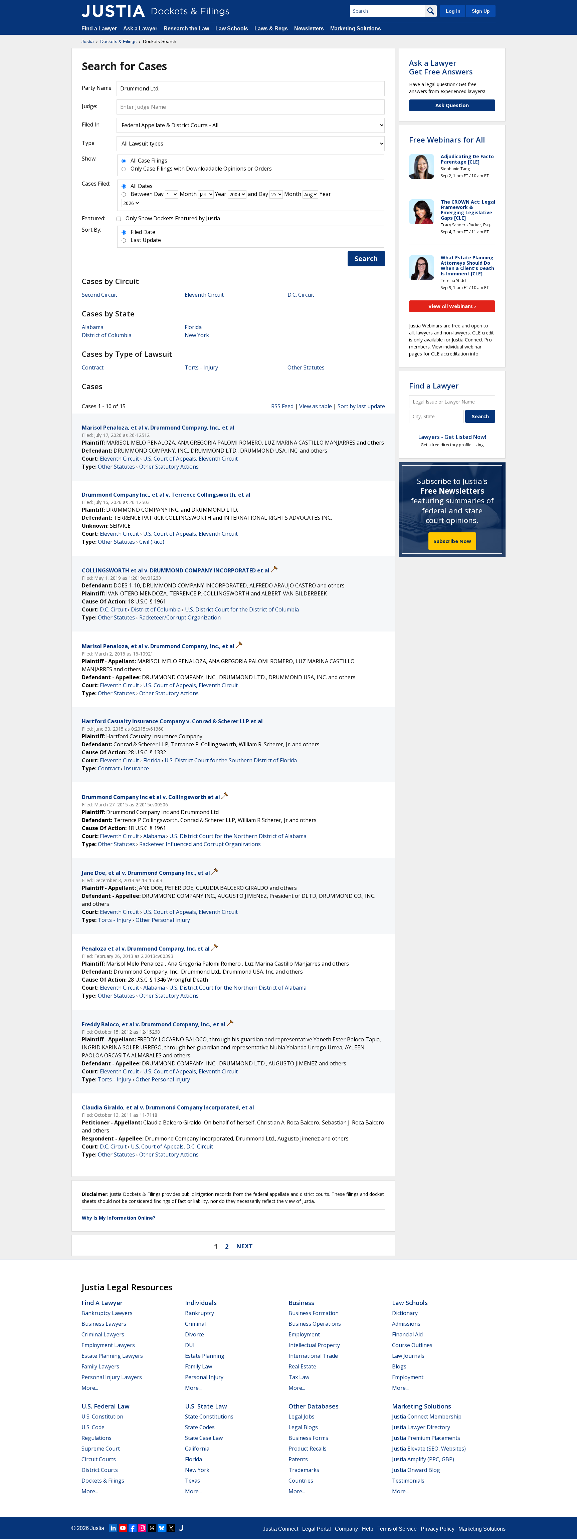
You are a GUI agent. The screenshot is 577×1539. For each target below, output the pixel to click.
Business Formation (313, 1313)
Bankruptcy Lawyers (107, 1313)
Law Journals (408, 1355)
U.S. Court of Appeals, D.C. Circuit (172, 1146)
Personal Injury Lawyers (111, 1377)
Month (188, 194)
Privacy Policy (437, 1529)
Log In (453, 11)
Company (346, 1529)
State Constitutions (209, 1416)
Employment (304, 1334)
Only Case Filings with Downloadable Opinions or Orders (201, 168)
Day (159, 194)
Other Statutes (306, 367)
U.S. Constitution (102, 1416)
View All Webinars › (452, 306)
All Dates (142, 186)
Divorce (194, 1334)
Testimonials (408, 1480)
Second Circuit (99, 294)
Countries (300, 1480)
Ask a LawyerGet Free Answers (441, 67)
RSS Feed (282, 406)
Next (244, 1246)
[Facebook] (133, 1528)
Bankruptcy (199, 1313)
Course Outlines (412, 1345)
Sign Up (481, 11)
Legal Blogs (303, 1427)
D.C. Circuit (300, 294)
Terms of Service (397, 1529)
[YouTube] (123, 1528)
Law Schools (231, 28)
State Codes (200, 1427)
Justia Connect (280, 1529)
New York (197, 335)
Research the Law (186, 28)
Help (367, 1529)
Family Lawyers (100, 1366)
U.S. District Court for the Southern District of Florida (231, 760)
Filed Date (143, 232)
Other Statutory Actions (169, 466)
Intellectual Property (314, 1345)
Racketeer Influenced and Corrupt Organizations (200, 844)
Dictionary (405, 1313)
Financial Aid (407, 1334)
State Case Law (204, 1438)
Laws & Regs (271, 28)
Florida (193, 327)
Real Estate (302, 1366)
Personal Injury (204, 1377)
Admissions (406, 1323)
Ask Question (452, 105)
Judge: (89, 106)
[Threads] (152, 1528)
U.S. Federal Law (105, 1406)
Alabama (93, 327)
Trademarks (303, 1470)
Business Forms (308, 1438)
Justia (97, 1528)
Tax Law (298, 1377)
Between (142, 194)
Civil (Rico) (151, 541)
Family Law (198, 1366)
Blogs (399, 1366)
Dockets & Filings (102, 1480)
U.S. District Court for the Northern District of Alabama (238, 836)
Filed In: (91, 124)
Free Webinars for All (447, 139)
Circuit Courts (98, 1459)
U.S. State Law (206, 1406)
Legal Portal (316, 1529)
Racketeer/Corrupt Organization (180, 617)
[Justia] (113, 11)
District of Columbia (107, 335)
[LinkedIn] (113, 1528)
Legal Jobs (301, 1416)
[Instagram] (142, 1528)
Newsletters (309, 28)
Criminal (195, 1323)
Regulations (96, 1438)
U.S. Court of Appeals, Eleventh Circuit (190, 458)
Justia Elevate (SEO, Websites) (429, 1448)
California (197, 1448)
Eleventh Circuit (204, 294)
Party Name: (97, 87)
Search (366, 258)
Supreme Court (100, 1448)
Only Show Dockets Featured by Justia (173, 218)
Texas (192, 1480)
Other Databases (313, 1406)
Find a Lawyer (99, 28)
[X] (171, 1528)
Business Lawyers (103, 1323)
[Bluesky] (162, 1528)
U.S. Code (93, 1427)
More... (89, 1387)
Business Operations (314, 1323)
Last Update (146, 240)
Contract (93, 367)
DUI (190, 1345)
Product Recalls (307, 1448)
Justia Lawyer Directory (421, 1427)
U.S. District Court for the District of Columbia (242, 609)
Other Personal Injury (163, 920)
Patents (298, 1459)
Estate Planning (204, 1355)
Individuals (201, 1303)
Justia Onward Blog (416, 1470)
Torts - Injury (201, 367)
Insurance (136, 768)
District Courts (99, 1470)
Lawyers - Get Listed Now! (452, 437)
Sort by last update (361, 406)
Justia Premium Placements (426, 1438)
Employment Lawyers (108, 1345)
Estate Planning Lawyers (112, 1355)
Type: (88, 143)
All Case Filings (149, 160)
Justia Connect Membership (426, 1416)
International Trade (313, 1355)
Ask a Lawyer (141, 28)
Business (301, 1303)
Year (220, 194)
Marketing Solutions (355, 28)
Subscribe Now (452, 541)
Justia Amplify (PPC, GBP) (423, 1459)
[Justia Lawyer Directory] (181, 1528)
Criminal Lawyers (102, 1334)
